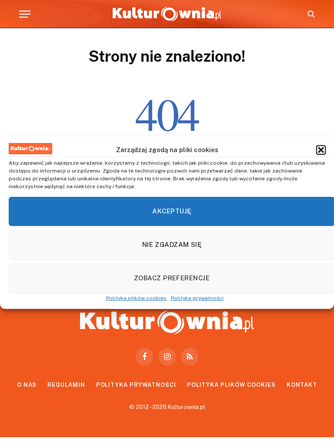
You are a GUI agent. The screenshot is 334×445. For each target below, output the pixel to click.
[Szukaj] (310, 14)
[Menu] (24, 14)
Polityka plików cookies (136, 298)
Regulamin (66, 385)
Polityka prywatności (197, 298)
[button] (321, 149)
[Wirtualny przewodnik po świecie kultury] (167, 14)
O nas (27, 385)
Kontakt (302, 385)
